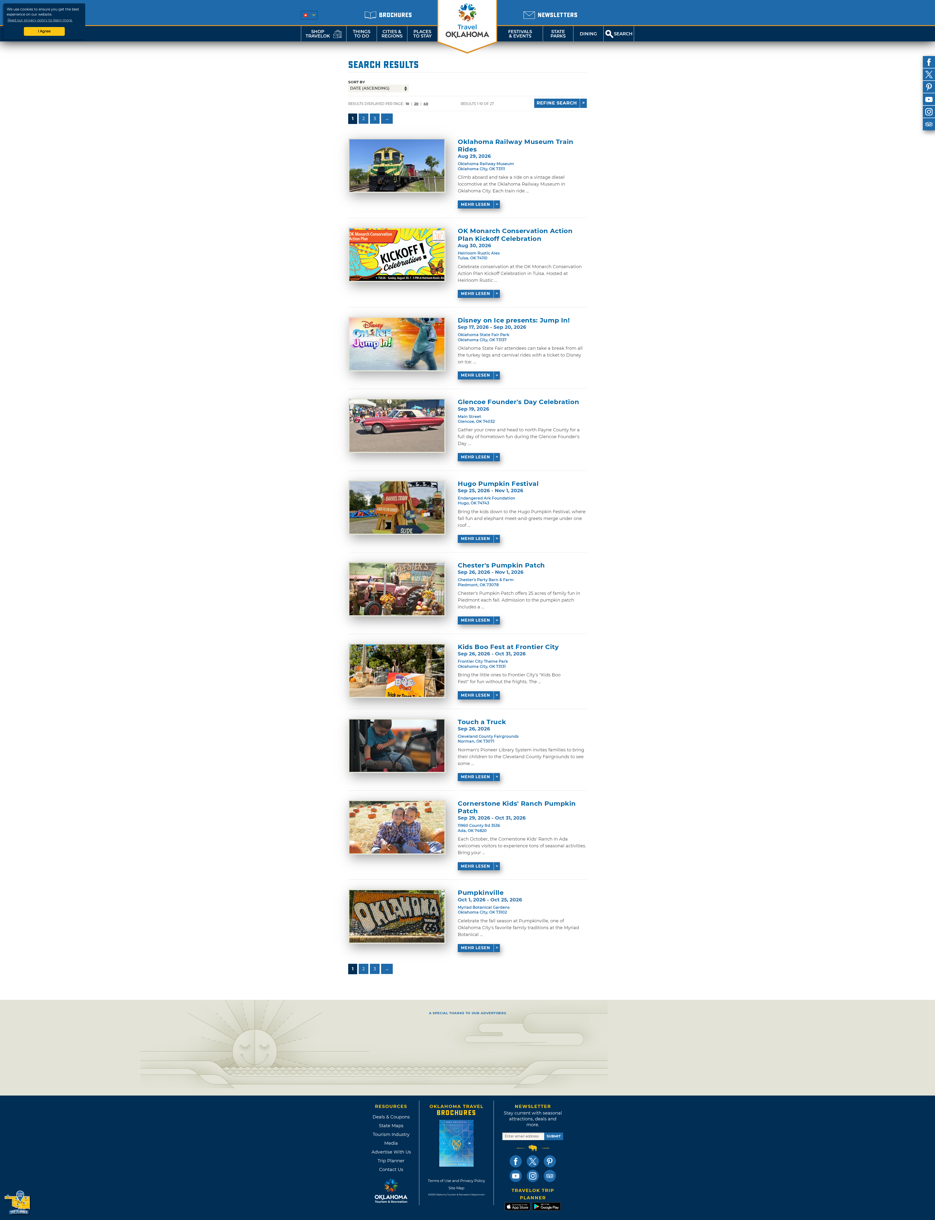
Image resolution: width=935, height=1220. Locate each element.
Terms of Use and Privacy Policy (456, 1180)
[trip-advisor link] (550, 1176)
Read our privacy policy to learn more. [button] (40, 20)
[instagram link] (533, 1176)
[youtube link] (516, 1176)
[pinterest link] (550, 1161)
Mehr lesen (475, 204)
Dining (588, 34)
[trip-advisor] (929, 124)
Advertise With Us (391, 1152)
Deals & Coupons (391, 1117)
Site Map (456, 1188)
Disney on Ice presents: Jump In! (514, 320)
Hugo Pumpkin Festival (498, 484)
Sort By (356, 82)
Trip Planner (391, 1160)
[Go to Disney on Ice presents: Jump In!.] (397, 344)
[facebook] (929, 62)
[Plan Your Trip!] (18, 1202)
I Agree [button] (44, 31)
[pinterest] (929, 87)
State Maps (391, 1125)
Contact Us (391, 1169)
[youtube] (929, 99)
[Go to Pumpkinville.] (397, 916)
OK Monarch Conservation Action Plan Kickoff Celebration (515, 234)
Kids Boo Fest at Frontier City (508, 647)
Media (391, 1143)
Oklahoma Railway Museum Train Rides (515, 145)
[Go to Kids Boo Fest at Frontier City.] (397, 670)
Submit (554, 1136)
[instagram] (929, 112)
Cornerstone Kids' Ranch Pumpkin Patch (517, 807)
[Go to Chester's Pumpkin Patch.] (397, 589)
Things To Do (361, 34)
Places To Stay (422, 34)
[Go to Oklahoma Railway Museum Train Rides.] (397, 165)
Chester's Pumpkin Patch (501, 565)
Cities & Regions (392, 34)
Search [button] (623, 34)
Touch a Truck (482, 722)
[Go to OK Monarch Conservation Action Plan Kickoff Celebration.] (397, 254)
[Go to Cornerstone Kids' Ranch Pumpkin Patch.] (397, 827)
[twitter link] (533, 1161)
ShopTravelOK (318, 34)
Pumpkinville (481, 893)
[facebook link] (516, 1161)
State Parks (558, 34)
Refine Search (557, 103)
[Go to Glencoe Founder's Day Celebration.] (397, 425)
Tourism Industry (391, 1134)
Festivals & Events (520, 34)
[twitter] (929, 74)
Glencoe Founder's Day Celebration (518, 402)
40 (425, 104)
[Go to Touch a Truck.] (397, 745)
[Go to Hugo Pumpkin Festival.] (397, 507)
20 (416, 104)
